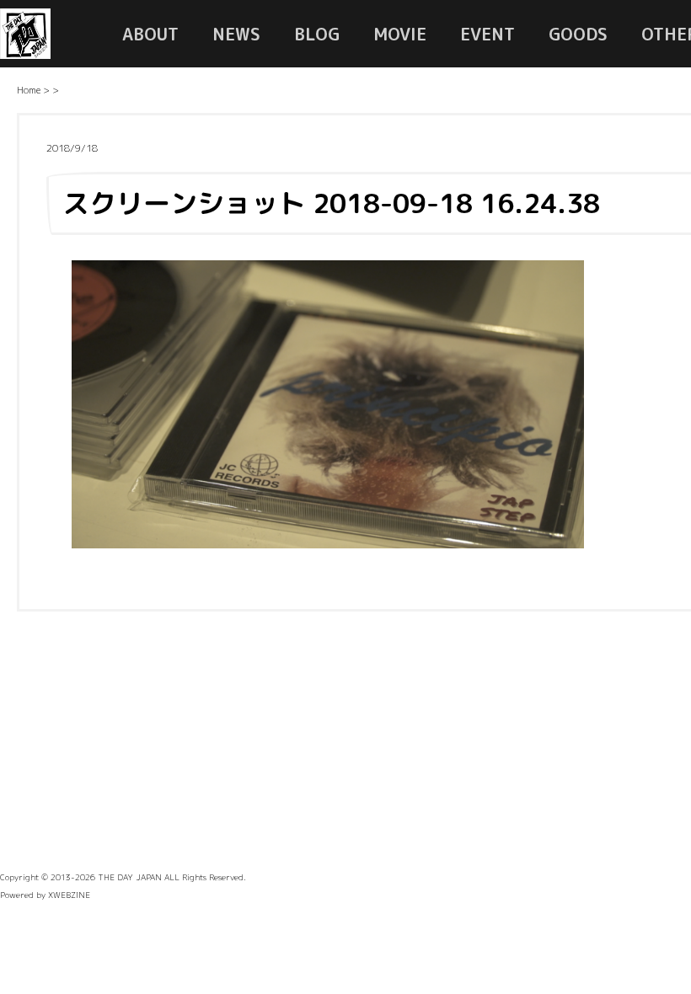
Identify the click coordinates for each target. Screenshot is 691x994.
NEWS (236, 33)
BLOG (317, 33)
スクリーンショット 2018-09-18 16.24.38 (331, 203)
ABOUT (150, 33)
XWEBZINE (69, 894)
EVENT (487, 33)
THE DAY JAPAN (130, 877)
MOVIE (399, 33)
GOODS (578, 33)
